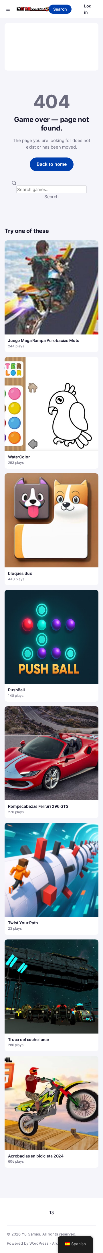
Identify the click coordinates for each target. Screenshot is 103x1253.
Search (60, 9)
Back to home (52, 164)
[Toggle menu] (8, 9)
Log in (88, 9)
